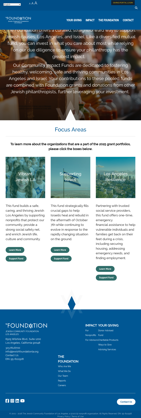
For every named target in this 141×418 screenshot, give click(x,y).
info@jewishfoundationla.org (22, 351)
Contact (128, 20)
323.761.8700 (13, 347)
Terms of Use (78, 416)
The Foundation (108, 20)
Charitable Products (108, 340)
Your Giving (74, 20)
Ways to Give (105, 344)
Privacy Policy (63, 416)
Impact (90, 20)
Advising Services (107, 349)
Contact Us (12, 355)
